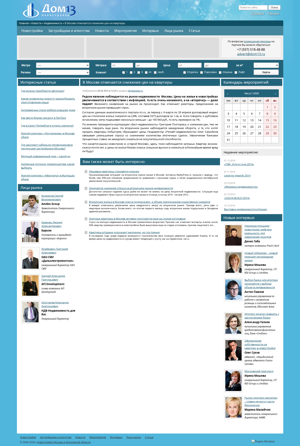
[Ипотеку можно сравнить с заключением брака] (233, 323)
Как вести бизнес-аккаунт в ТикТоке (43, 118)
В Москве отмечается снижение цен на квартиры (127, 82)
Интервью (150, 30)
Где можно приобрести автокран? (42, 91)
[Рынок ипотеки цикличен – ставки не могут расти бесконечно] (233, 407)
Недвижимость (53, 23)
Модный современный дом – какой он (45, 156)
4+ (150, 72)
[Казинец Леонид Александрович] (30, 231)
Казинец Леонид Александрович (51, 224)
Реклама (273, 13)
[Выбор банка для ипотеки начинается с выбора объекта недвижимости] (233, 289)
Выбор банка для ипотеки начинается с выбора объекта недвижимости (261, 283)
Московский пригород (258, 371)
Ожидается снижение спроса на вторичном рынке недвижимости (131, 188)
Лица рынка (173, 30)
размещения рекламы (257, 41)
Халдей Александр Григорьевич (53, 277)
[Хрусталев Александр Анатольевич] (30, 312)
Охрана (227, 72)
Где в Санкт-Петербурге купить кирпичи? (47, 125)
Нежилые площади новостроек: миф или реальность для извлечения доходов (258, 231)
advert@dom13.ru (251, 54)
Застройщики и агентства (69, 30)
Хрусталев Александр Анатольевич (55, 304)
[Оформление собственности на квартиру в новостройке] (233, 350)
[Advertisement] (51, 47)
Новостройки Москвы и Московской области (64, 442)
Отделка (192, 72)
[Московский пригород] (233, 380)
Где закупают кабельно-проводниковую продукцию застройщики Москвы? (47, 146)
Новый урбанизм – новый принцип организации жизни (261, 256)
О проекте (257, 13)
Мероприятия (125, 30)
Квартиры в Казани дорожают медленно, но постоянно (124, 232)
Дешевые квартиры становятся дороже (114, 171)
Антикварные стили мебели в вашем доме (48, 110)
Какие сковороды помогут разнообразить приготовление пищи (48, 100)
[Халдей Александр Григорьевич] (30, 285)
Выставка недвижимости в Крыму (245, 209)
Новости (36, 23)
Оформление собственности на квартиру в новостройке (260, 344)
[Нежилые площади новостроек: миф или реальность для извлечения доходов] (233, 235)
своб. (160, 72)
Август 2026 (251, 93)
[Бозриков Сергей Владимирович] (30, 205)
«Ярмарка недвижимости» (241, 187)
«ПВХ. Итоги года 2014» (239, 164)
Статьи (194, 30)
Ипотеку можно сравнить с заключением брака (261, 315)
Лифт (241, 72)
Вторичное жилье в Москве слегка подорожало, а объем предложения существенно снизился (149, 202)
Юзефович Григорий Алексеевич (54, 250)
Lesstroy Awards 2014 (237, 175)
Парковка (210, 72)
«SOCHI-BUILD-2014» (237, 198)
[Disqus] (150, 297)
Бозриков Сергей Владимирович (52, 197)
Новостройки (32, 30)
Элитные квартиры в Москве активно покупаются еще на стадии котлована (137, 218)
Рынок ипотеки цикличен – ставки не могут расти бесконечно (260, 401)
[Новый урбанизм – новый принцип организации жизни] (233, 262)
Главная (24, 23)
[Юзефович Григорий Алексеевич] (30, 258)
